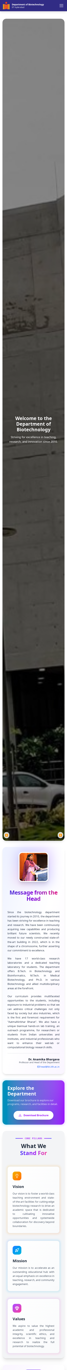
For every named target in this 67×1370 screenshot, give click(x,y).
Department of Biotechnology (28, 4)
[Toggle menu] (61, 5)
